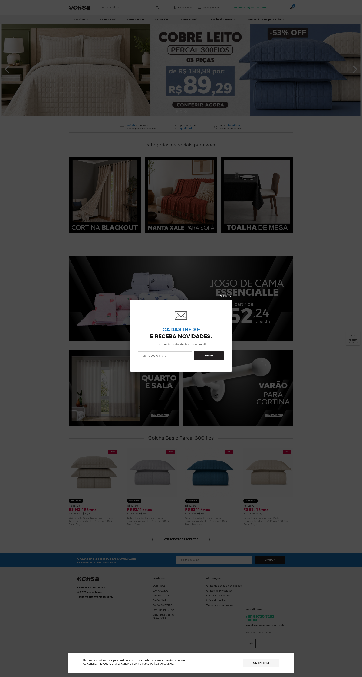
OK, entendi (261, 663)
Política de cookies (161, 663)
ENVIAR (209, 355)
